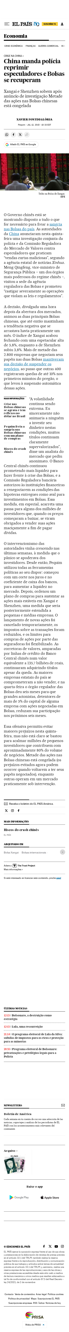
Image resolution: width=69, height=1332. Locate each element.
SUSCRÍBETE (50, 24)
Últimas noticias (15, 1008)
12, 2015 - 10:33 (39, 125)
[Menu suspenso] (7, 24)
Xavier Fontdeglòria (34, 119)
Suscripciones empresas (20, 1303)
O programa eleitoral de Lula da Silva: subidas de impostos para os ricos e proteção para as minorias (34, 1038)
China (14, 233)
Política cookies (55, 1294)
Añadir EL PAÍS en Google (23, 144)
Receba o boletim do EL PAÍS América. (31, 803)
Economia (15, 36)
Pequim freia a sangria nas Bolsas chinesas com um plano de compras (15, 432)
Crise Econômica (13, 46)
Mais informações (12, 869)
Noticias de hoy (53, 1303)
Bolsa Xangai (11, 852)
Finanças (30, 46)
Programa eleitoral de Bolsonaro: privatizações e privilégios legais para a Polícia (30, 1052)
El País (7, 835)
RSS (35, 1303)
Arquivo (9, 1151)
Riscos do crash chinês (15, 450)
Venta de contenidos (25, 1294)
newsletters (13, 1105)
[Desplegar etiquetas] (62, 852)
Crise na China (13, 56)
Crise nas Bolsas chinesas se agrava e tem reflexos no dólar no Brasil (15, 410)
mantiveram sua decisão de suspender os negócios (34, 364)
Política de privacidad (19, 1299)
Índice (41, 1303)
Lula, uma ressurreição (27, 1026)
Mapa (33, 1299)
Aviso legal (41, 1294)
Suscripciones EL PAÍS (49, 1299)
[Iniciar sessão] (62, 24)
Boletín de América (17, 1114)
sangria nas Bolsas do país (33, 226)
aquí (58, 878)
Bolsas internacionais (34, 852)
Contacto (9, 1294)
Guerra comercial (48, 46)
